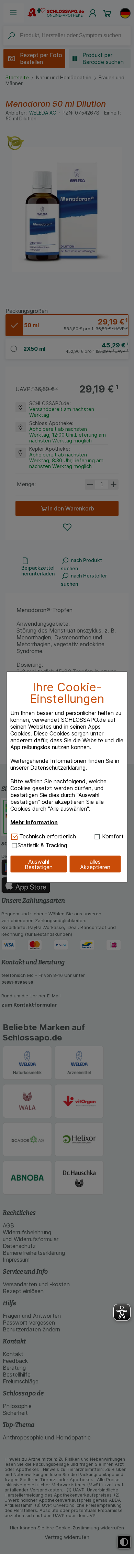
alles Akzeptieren (95, 864)
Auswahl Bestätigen (39, 864)
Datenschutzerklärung (58, 767)
